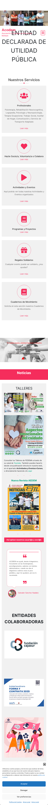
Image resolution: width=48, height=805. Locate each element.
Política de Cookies (15, 802)
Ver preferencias (24, 797)
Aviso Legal (26, 802)
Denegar (24, 790)
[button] (44, 764)
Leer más (24, 128)
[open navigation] (43, 32)
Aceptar (24, 784)
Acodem (9, 30)
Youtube (17, 463)
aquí (30, 471)
